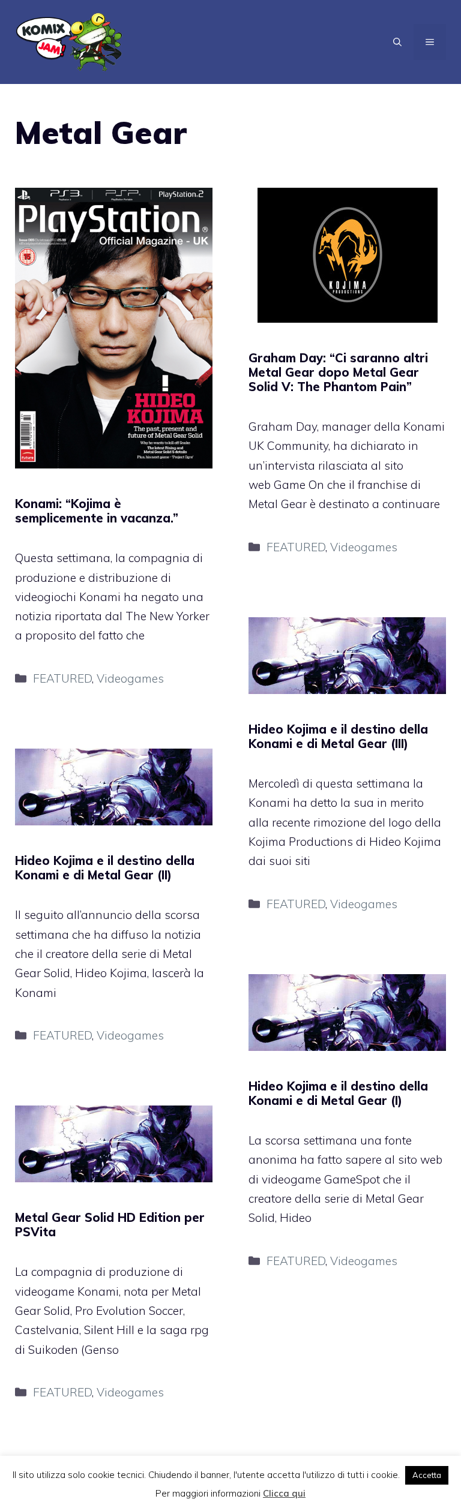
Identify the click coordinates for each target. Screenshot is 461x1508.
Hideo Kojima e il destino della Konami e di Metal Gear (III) (338, 736)
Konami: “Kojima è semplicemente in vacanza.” (96, 510)
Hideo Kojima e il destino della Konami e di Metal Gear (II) (104, 867)
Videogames (130, 678)
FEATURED (62, 678)
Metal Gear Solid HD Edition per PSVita (110, 1224)
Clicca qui (284, 1493)
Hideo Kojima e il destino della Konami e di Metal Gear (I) (338, 1093)
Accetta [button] (426, 1475)
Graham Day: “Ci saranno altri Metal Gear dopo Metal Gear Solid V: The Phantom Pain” (338, 372)
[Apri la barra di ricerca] (397, 42)
